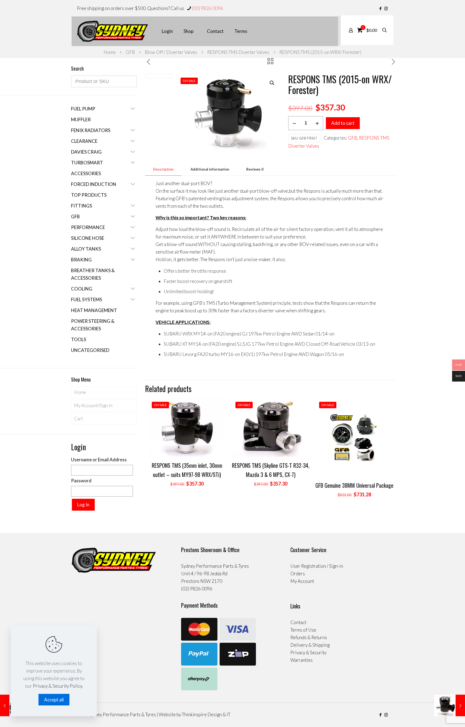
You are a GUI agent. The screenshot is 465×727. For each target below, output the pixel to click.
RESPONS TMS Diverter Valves (238, 52)
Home (110, 52)
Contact (298, 622)
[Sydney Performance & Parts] (112, 31)
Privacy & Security (308, 652)
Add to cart (342, 123)
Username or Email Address (99, 459)
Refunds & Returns (308, 637)
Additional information (210, 169)
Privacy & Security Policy (57, 686)
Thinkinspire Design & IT (206, 714)
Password (81, 480)
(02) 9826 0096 (207, 8)
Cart (78, 418)
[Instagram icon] (386, 8)
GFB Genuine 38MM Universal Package (354, 485)
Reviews (254, 169)
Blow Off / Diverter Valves (171, 52)
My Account (302, 581)
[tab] (163, 169)
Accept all (54, 699)
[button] (272, 83)
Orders (297, 573)
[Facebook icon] (380, 8)
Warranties (301, 660)
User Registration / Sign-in (316, 566)
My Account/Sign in (93, 405)
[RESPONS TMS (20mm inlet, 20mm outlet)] (449, 705)
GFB (130, 52)
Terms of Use (303, 630)
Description (163, 169)
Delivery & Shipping (310, 645)
